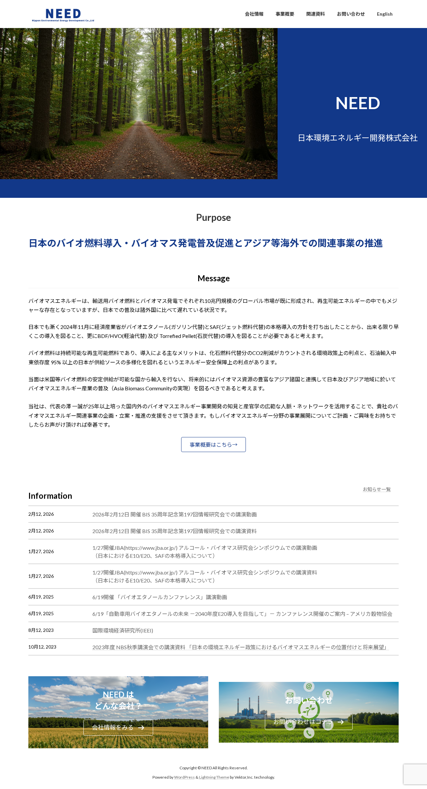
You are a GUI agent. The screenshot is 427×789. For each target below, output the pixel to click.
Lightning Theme (214, 777)
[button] (213, 444)
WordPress (184, 777)
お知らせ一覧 (377, 489)
